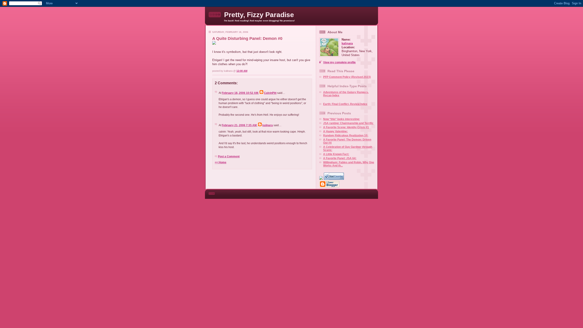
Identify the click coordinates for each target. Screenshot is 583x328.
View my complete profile (339, 62)
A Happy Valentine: (335, 131)
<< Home (220, 162)
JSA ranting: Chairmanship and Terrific (348, 123)
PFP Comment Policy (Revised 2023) (347, 77)
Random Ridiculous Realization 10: (345, 135)
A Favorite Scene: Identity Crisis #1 (346, 127)
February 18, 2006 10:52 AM (240, 93)
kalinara (267, 125)
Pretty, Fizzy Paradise (259, 14)
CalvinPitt (270, 93)
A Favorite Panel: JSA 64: (339, 158)
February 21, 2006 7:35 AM (239, 125)
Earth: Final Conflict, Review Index (345, 104)
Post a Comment (229, 156)
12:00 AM (241, 70)
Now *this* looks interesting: (341, 119)
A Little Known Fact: (336, 154)
